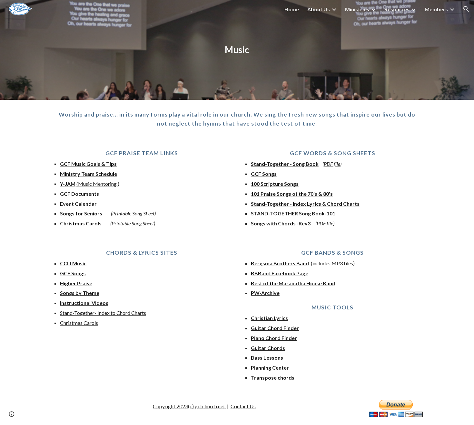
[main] (237, 50)
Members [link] (436, 9)
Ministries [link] (357, 9)
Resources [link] (397, 9)
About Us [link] (318, 9)
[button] (466, 9)
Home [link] (291, 9)
